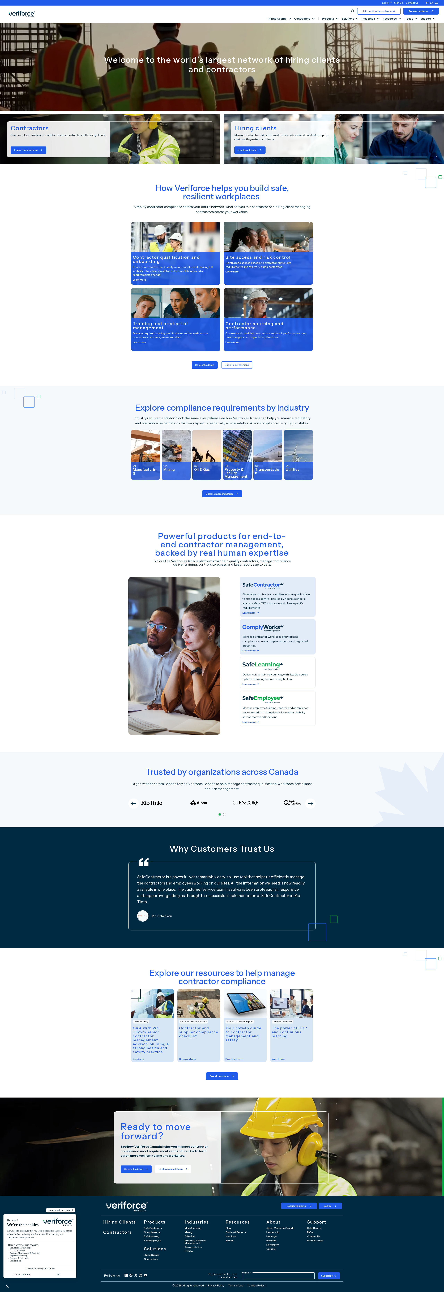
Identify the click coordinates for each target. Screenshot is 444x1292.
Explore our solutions (237, 364)
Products (328, 18)
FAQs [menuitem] (310, 1232)
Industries (368, 18)
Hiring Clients (278, 18)
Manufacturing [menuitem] (193, 1228)
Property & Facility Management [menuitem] (195, 1241)
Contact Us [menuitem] (412, 3)
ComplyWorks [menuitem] (152, 1232)
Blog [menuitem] (228, 1228)
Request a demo (418, 11)
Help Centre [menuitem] (314, 1228)
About (408, 18)
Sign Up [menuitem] (398, 3)
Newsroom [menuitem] (272, 1244)
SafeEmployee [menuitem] (152, 1240)
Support (426, 18)
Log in (327, 1205)
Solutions (348, 18)
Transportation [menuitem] (193, 1247)
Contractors (302, 18)
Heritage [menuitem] (271, 1236)
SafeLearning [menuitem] (151, 1236)
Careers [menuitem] (271, 1249)
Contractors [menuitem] (151, 1259)
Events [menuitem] (229, 1240)
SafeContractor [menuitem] (153, 1228)
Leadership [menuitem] (272, 1232)
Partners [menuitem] (271, 1240)
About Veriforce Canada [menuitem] (280, 1228)
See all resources (219, 1076)
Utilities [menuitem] (189, 1251)
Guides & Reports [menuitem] (236, 1232)
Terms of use (235, 1285)
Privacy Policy (216, 1285)
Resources (390, 18)
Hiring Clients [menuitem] (151, 1255)
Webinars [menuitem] (231, 1236)
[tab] (219, 814)
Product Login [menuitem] (315, 1240)
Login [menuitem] (385, 3)
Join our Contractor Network (379, 11)
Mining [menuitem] (188, 1232)
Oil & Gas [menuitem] (190, 1236)
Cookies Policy (255, 1285)
